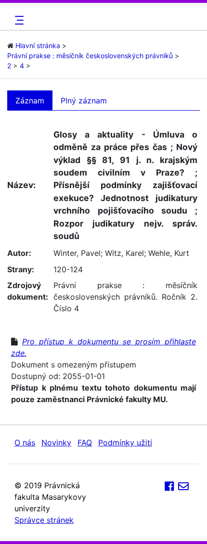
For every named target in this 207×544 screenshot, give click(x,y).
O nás (24, 442)
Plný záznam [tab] (84, 100)
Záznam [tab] (29, 100)
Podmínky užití (125, 442)
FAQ (85, 442)
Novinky (56, 442)
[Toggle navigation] (17, 20)
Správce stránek (44, 520)
